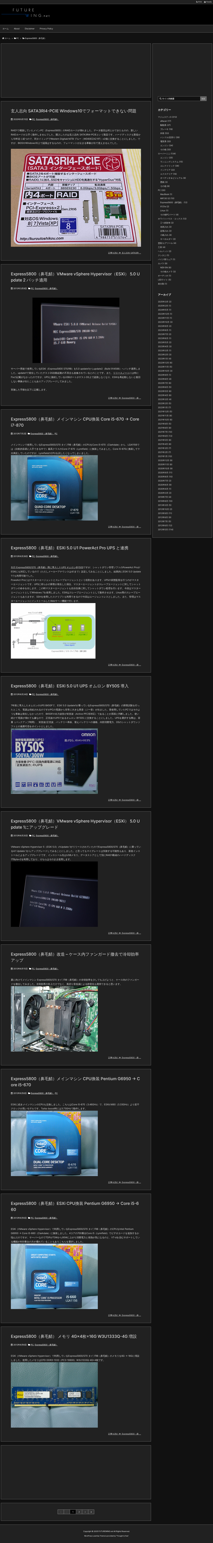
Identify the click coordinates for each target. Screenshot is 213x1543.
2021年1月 (165, 456)
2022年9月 (164, 375)
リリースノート (121, 372)
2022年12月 (165, 362)
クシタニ (163, 255)
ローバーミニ (167, 153)
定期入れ (166, 231)
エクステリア (168, 174)
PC (17, 38)
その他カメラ (168, 271)
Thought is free (122, 1536)
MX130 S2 (167, 198)
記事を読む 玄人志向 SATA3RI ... (124, 253)
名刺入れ (166, 227)
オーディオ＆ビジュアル (173, 178)
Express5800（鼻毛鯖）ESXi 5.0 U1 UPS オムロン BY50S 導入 (70, 685)
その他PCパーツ (169, 214)
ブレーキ (166, 129)
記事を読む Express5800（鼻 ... (124, 398)
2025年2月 (164, 305)
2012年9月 (165, 513)
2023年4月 (165, 346)
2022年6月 (164, 387)
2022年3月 (164, 399)
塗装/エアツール (167, 243)
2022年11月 (165, 366)
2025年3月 (164, 301)
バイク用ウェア (166, 259)
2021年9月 (164, 423)
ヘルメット (164, 251)
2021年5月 (164, 440)
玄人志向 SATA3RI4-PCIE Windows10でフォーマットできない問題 (73, 110)
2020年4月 (164, 489)
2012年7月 (164, 521)
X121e (164, 206)
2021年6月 (165, 436)
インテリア (167, 170)
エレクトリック (169, 166)
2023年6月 (164, 338)
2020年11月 (165, 464)
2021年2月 (164, 452)
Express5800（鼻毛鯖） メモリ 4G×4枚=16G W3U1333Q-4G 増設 (74, 1336)
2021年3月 (164, 448)
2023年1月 (164, 358)
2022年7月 (164, 383)
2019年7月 (164, 497)
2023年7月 (164, 334)
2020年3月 (164, 493)
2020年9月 (165, 472)
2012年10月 (165, 509)
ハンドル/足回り (170, 137)
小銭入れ (166, 235)
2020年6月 (165, 484)
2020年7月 (164, 480)
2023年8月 (164, 330)
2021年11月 (165, 415)
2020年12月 (165, 460)
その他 (165, 149)
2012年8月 (164, 517)
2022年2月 (164, 403)
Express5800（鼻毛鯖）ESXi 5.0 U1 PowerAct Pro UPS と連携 (69, 547)
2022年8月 (164, 379)
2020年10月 (165, 468)
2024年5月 (164, 310)
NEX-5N (165, 267)
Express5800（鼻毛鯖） (47, 119)
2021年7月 (165, 432)
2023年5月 (164, 342)
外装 (164, 133)
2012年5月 (165, 529)
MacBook (166, 194)
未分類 (162, 284)
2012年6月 (165, 525)
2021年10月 (165, 419)
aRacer (165, 121)
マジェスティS (167, 117)
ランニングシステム (171, 161)
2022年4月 (164, 395)
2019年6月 (165, 501)
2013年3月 (164, 505)
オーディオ (164, 275)
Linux (164, 210)
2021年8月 (164, 428)
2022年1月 (164, 407)
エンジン (166, 145)
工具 (161, 247)
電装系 (165, 141)
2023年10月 (165, 322)
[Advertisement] (76, 70)
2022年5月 (164, 391)
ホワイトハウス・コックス (172, 218)
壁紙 (164, 182)
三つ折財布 (167, 222)
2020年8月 (165, 476)
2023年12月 (165, 314)
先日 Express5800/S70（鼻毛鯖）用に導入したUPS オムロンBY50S (47, 567)
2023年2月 (164, 354)
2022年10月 (165, 371)
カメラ (162, 263)
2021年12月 (165, 411)
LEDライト (164, 279)
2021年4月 (164, 444)
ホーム (7, 38)
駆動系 (165, 125)
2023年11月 (165, 318)
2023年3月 (164, 350)
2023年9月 (164, 326)
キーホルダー (168, 239)
